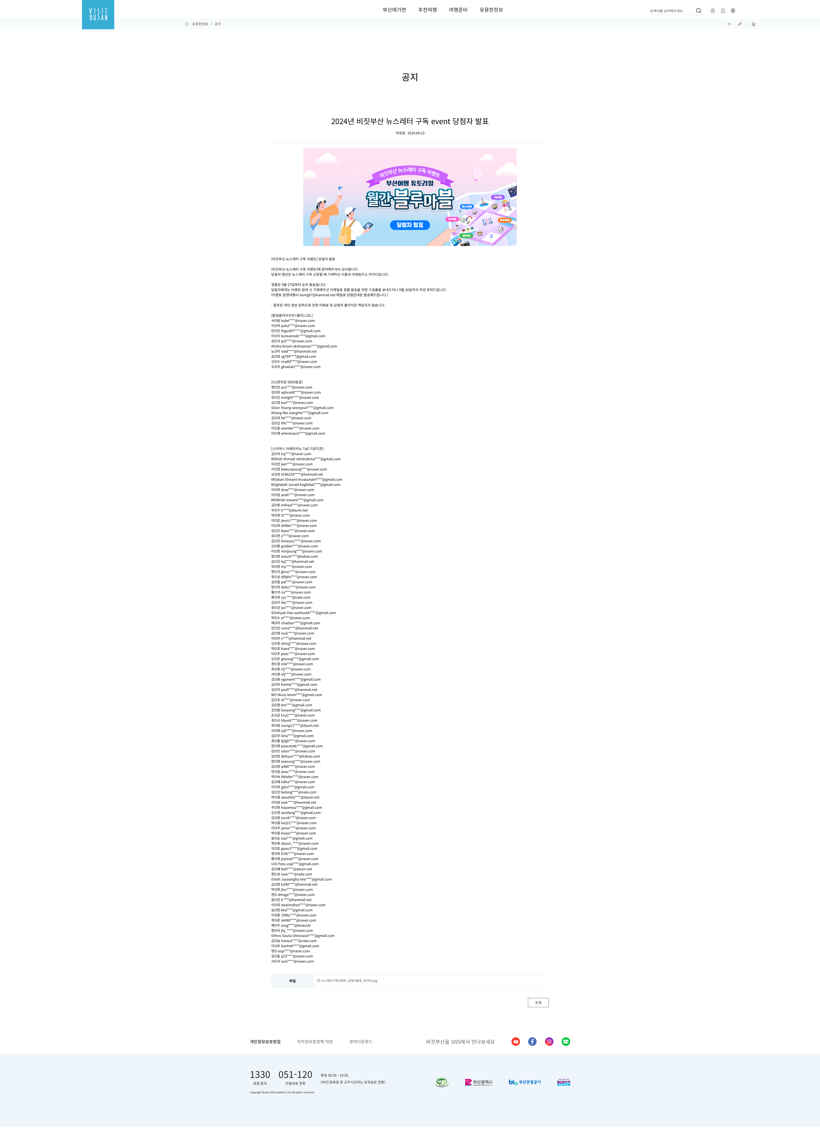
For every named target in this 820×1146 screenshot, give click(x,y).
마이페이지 (723, 10)
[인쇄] (753, 23)
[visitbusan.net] (98, 18)
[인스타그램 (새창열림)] (549, 1041)
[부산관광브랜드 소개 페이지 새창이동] (563, 1082)
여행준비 (458, 9)
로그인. (712, 10)
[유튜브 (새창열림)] (515, 1041)
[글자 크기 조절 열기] (729, 23)
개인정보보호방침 (265, 1041)
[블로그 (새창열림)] (566, 1041)
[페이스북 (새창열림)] (532, 1041)
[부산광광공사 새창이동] (525, 1082)
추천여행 (427, 9)
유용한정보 (491, 9)
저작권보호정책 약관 (315, 1041)
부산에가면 (394, 9)
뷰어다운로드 (360, 1041)
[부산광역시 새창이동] (478, 1082)
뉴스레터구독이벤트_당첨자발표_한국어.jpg (349, 980)
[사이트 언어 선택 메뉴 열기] (733, 10)
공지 (218, 23)
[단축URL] (740, 23)
